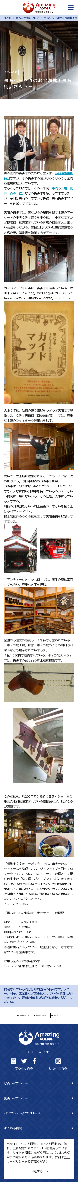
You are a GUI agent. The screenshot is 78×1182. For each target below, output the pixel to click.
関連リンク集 (13, 1174)
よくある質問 (13, 1128)
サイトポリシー (14, 1167)
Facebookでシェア (41, 1015)
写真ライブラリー (16, 1083)
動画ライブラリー (16, 1098)
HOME (7, 17)
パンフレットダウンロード (22, 1113)
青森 (13, 193)
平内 (55, 188)
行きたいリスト (20, 1149)
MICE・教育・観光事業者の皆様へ (27, 1160)
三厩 (64, 188)
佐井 (22, 193)
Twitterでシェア (24, 1015)
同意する (37, 1171)
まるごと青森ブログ (27, 17)
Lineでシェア (57, 1015)
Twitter (24, 1061)
